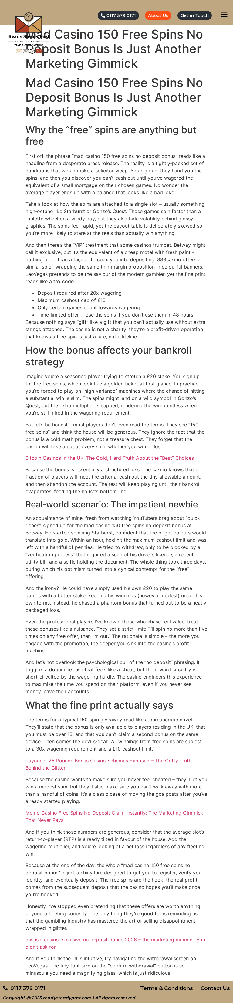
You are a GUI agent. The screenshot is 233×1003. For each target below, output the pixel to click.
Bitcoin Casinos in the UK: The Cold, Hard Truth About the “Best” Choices (109, 458)
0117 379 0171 (121, 15)
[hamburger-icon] (224, 15)
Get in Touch (195, 15)
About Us (158, 15)
